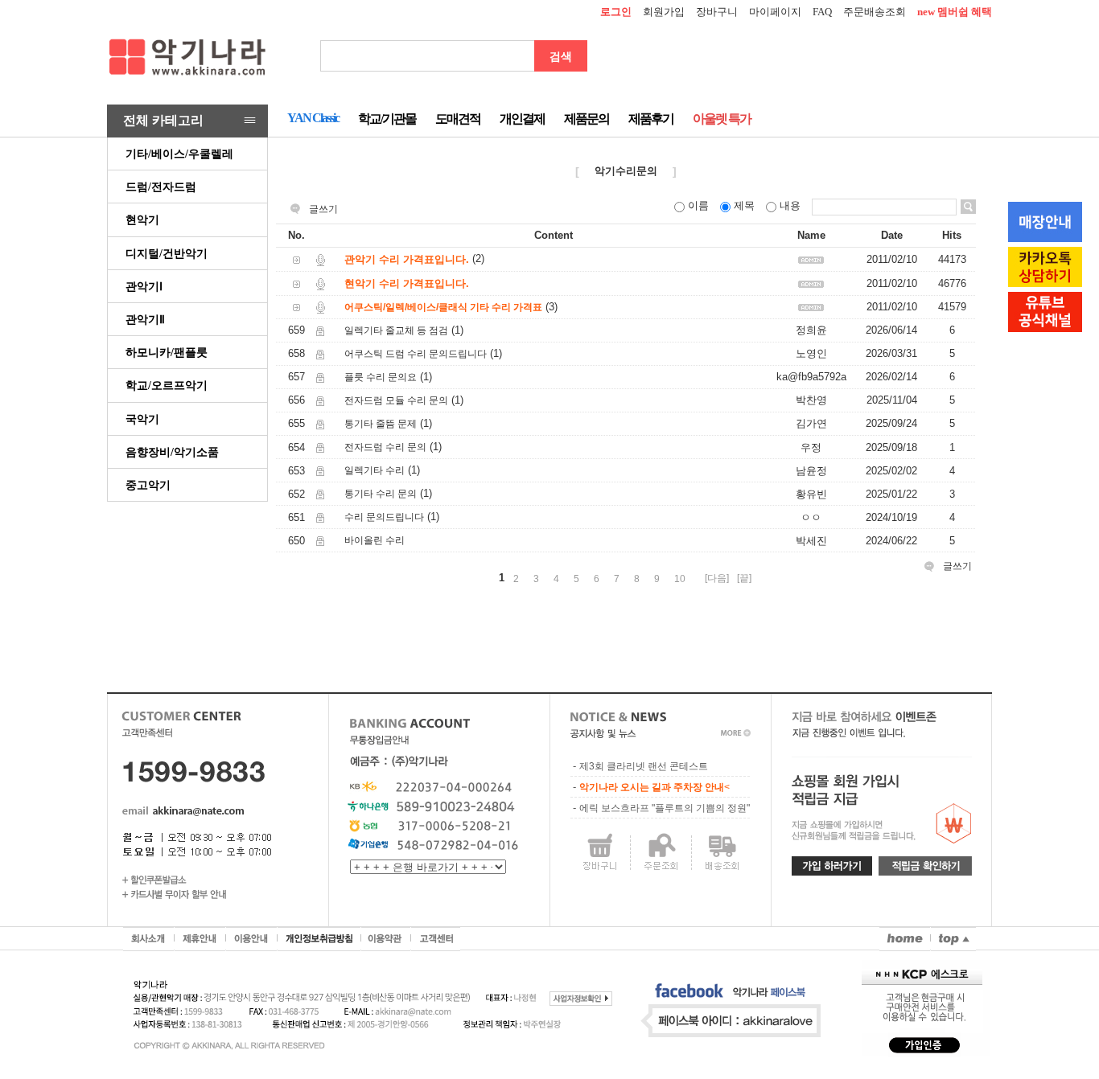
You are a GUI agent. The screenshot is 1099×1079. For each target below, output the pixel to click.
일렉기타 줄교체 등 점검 (396, 330)
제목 (744, 205)
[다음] (717, 578)
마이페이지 (775, 12)
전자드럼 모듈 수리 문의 (396, 400)
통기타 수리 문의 (380, 493)
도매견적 (457, 118)
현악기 (142, 219)
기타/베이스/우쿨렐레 (179, 153)
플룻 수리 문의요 (380, 377)
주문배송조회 (874, 12)
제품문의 (586, 118)
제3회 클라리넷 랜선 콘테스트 (643, 766)
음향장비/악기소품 (172, 451)
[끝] (744, 578)
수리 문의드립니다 (384, 517)
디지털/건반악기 (167, 253)
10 (679, 579)
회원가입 (664, 12)
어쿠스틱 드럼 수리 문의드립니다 (415, 353)
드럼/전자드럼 (161, 186)
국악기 (142, 418)
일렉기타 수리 (374, 470)
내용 (790, 205)
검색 (561, 56)
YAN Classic (313, 118)
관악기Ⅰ (144, 286)
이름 (698, 205)
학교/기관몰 (387, 118)
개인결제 (522, 118)
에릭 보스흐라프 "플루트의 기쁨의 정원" (664, 808)
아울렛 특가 (722, 118)
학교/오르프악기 (167, 385)
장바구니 (717, 12)
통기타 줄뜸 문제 (380, 423)
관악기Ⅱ (145, 319)
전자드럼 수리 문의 (385, 447)
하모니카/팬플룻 (167, 352)
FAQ (822, 12)
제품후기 (650, 118)
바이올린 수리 (374, 540)
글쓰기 (323, 209)
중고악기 (148, 484)
